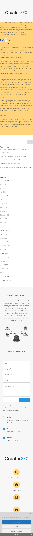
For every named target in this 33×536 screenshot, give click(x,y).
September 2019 (5, 230)
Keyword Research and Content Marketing (13, 156)
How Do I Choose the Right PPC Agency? (13, 160)
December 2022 (5, 180)
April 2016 (3, 261)
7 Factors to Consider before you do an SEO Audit (15, 167)
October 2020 (4, 215)
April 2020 (3, 223)
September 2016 (5, 257)
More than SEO (19, 119)
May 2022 (3, 192)
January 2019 (4, 238)
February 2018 (4, 253)
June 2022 (3, 188)
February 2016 (4, 269)
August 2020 (4, 219)
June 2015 (3, 272)
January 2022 (4, 200)
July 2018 (3, 249)
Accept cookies (16, 522)
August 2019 (4, 234)
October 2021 (4, 203)
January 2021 (4, 211)
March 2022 (4, 196)
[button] (30, 514)
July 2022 (3, 184)
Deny (16, 526)
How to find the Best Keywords (10, 164)
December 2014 (5, 276)
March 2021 (4, 207)
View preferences (16, 531)
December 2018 (5, 242)
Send (24, 400)
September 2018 (5, 246)
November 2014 (5, 280)
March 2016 (4, 265)
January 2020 (4, 227)
